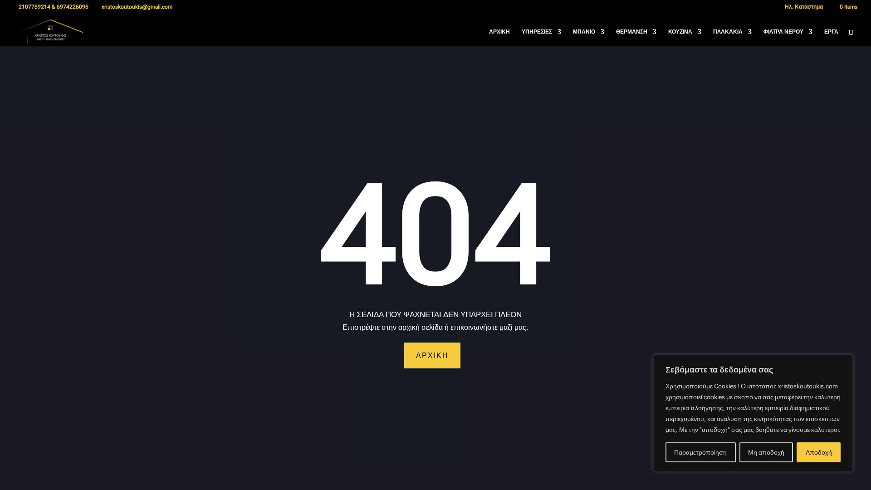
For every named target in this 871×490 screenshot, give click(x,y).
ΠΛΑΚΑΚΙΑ (728, 32)
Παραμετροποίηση (700, 452)
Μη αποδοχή (766, 452)
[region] (753, 413)
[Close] (843, 362)
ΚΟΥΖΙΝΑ (680, 32)
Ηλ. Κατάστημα (803, 7)
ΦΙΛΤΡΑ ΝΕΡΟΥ (783, 32)
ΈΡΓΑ (831, 32)
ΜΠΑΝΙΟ (584, 32)
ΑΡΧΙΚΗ (499, 32)
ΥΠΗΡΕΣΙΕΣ (537, 32)
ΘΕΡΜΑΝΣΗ (631, 32)
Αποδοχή (819, 452)
